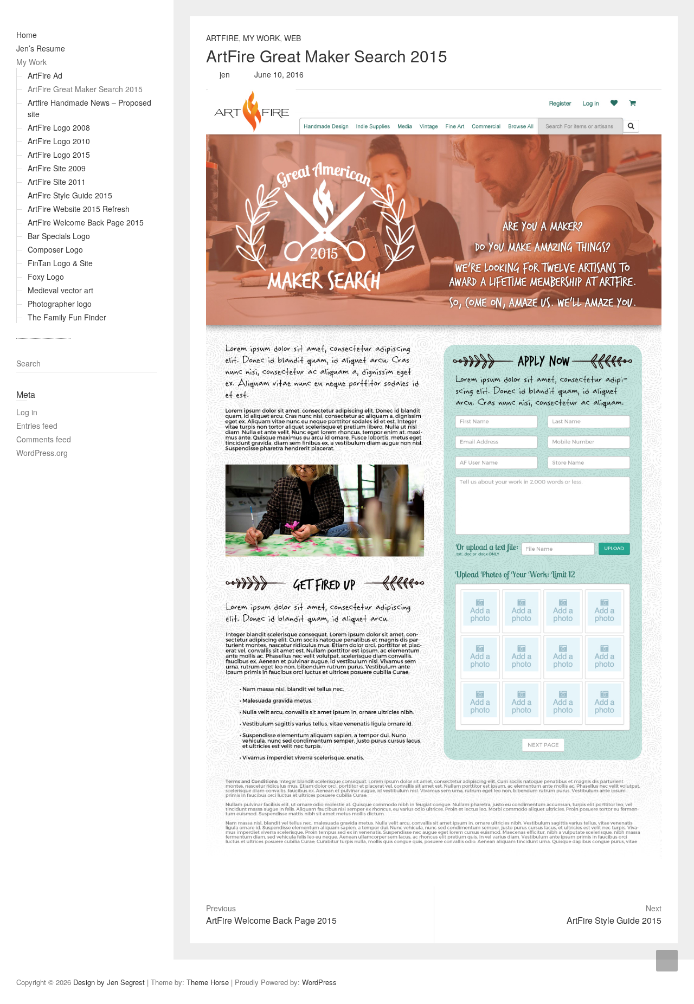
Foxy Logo (46, 276)
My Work (31, 61)
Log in (26, 412)
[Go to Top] (667, 960)
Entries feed (36, 425)
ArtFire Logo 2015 (59, 154)
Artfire (222, 38)
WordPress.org (42, 452)
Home (26, 34)
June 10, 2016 (278, 74)
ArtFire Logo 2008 (59, 127)
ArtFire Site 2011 (57, 181)
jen (223, 74)
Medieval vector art (60, 290)
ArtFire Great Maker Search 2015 (85, 88)
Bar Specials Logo (59, 235)
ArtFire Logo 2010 (59, 141)
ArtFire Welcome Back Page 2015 (86, 222)
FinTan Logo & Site (60, 263)
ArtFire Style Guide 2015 (70, 195)
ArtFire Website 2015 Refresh (79, 208)
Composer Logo (55, 249)
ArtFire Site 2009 (57, 168)
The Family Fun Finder (67, 317)
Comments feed (43, 439)
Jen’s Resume (40, 48)
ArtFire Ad (45, 75)
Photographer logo (60, 303)
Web (292, 38)
